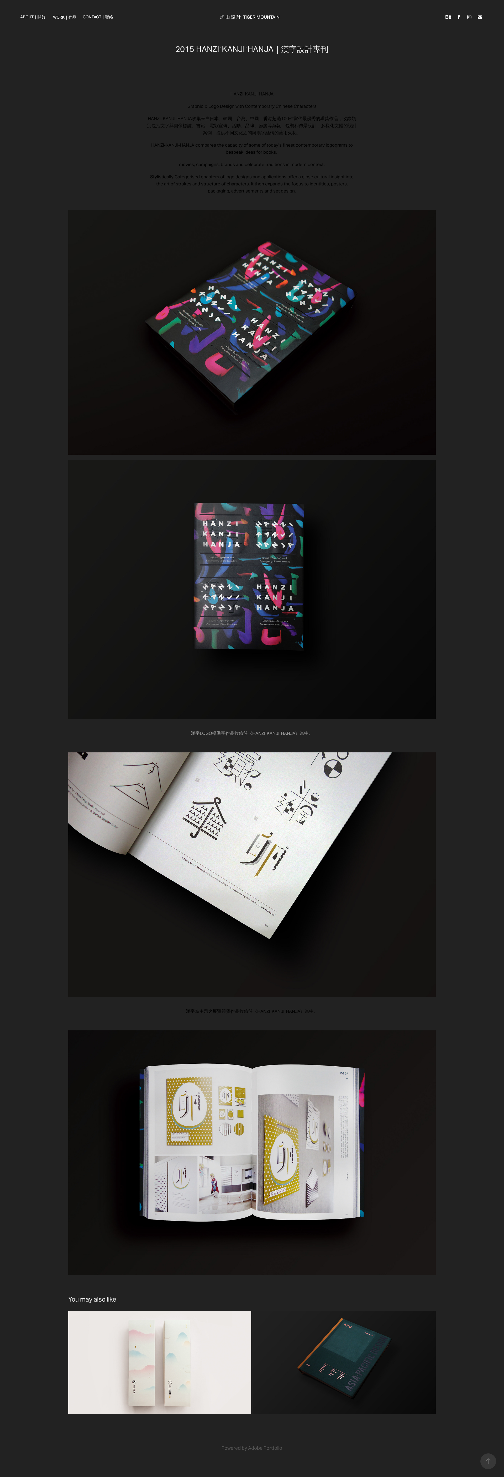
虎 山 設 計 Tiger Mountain (250, 17)
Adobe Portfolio (265, 1448)
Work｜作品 (64, 17)
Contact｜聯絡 (98, 16)
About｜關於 (32, 16)
